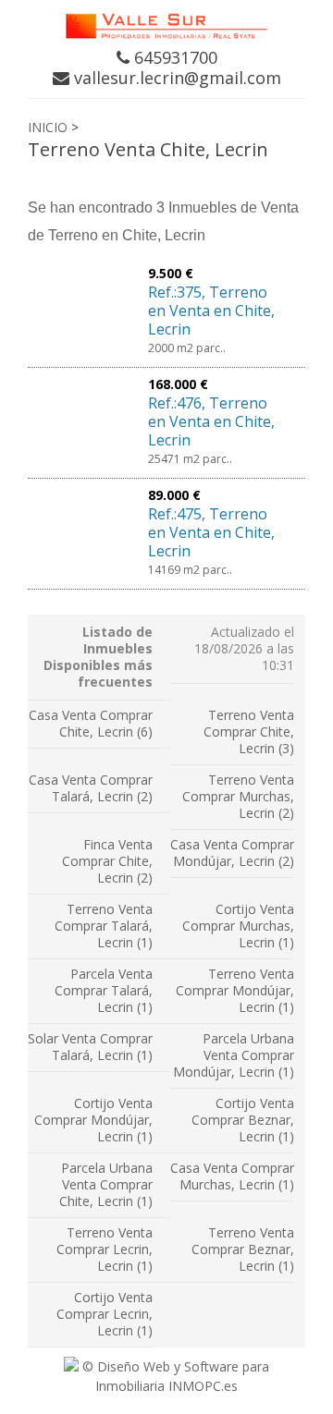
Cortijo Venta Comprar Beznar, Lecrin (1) (242, 1119)
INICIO (48, 127)
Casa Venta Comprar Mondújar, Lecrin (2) (232, 852)
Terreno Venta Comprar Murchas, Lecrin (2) (238, 796)
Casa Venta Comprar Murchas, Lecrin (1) (232, 1176)
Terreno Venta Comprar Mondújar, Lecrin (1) (235, 990)
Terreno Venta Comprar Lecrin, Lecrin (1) (104, 1249)
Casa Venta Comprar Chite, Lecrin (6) (91, 723)
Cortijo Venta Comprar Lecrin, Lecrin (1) (104, 1313)
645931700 (173, 57)
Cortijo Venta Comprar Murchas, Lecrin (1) (238, 925)
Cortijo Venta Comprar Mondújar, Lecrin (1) (93, 1119)
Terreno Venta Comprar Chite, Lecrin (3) (249, 731)
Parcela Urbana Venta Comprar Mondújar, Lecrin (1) (233, 1055)
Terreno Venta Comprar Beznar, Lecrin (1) (242, 1249)
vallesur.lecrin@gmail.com (175, 78)
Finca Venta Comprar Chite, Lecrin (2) (107, 860)
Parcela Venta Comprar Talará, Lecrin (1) (104, 990)
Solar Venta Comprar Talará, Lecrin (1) (90, 1047)
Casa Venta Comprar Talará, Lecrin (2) (91, 788)
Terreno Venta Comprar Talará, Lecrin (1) (104, 925)
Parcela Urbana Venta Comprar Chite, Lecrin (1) (106, 1184)
